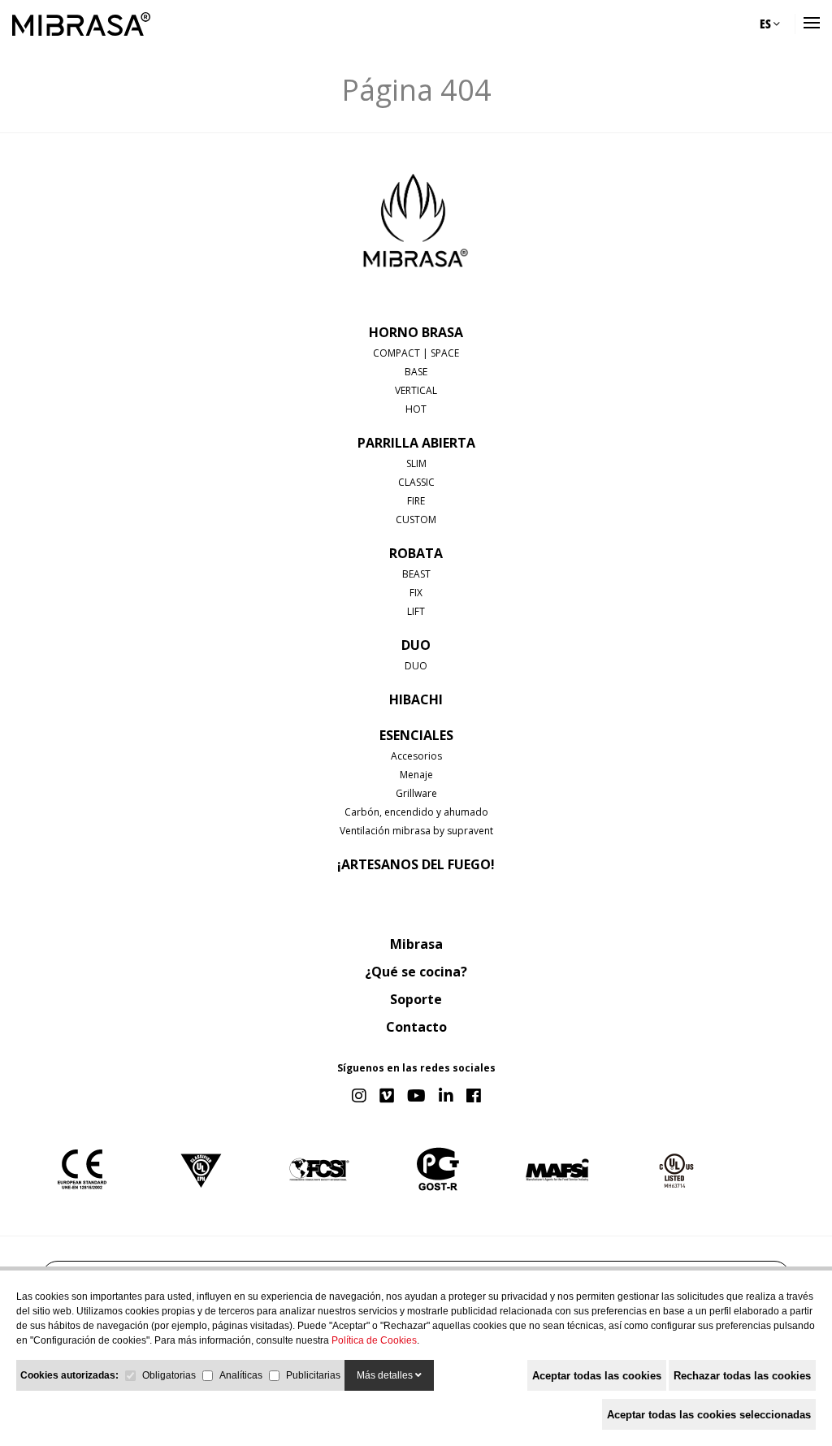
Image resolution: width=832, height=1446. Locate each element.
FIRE (416, 501)
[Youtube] (416, 1097)
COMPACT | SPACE (416, 353)
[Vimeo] (386, 1097)
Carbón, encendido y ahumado (416, 812)
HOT (416, 409)
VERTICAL (416, 390)
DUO (416, 645)
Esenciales (416, 735)
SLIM (416, 463)
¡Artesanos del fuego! (416, 864)
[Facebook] (473, 1097)
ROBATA (416, 553)
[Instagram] (359, 1097)
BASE (416, 372)
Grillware (416, 793)
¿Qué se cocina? (416, 972)
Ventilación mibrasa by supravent (416, 831)
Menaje (416, 774)
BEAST (416, 574)
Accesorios (416, 756)
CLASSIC (416, 482)
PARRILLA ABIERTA (416, 443)
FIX (416, 593)
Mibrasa (416, 944)
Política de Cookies (374, 1340)
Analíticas (240, 1375)
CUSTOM (416, 519)
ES (767, 23)
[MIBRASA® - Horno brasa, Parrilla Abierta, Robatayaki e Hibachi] (81, 24)
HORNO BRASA (416, 332)
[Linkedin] (446, 1097)
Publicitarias (313, 1375)
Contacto (416, 1027)
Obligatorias (169, 1375)
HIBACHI (416, 699)
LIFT (416, 611)
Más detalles (386, 1375)
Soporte (416, 999)
